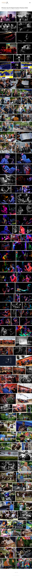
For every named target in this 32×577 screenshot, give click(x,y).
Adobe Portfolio (17, 575)
